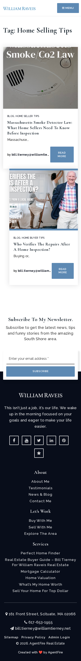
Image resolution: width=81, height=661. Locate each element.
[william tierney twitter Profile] (39, 440)
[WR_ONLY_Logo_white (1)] (40, 395)
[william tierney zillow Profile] (39, 453)
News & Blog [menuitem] (40, 494)
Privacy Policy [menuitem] (33, 637)
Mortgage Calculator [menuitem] (40, 571)
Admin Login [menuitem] (59, 637)
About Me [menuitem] (40, 481)
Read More (62, 154)
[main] (40, 153)
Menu (69, 7)
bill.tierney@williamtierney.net (36, 154)
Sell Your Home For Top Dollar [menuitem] (40, 591)
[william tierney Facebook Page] (14, 440)
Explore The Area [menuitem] (40, 533)
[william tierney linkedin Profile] (51, 440)
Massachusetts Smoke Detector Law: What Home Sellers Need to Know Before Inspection (39, 128)
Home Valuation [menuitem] (41, 578)
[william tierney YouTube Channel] (26, 440)
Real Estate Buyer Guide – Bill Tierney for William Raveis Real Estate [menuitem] (40, 562)
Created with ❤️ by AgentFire (40, 652)
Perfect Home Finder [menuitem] (40, 553)
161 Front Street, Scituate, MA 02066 (42, 614)
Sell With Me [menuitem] (40, 527)
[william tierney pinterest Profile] (64, 440)
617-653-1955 (40, 622)
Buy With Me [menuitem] (40, 521)
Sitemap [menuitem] (11, 637)
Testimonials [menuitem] (40, 488)
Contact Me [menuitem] (40, 501)
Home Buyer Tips (33, 237)
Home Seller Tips (27, 116)
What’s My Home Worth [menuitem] (40, 584)
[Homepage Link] (19, 8)
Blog (10, 116)
